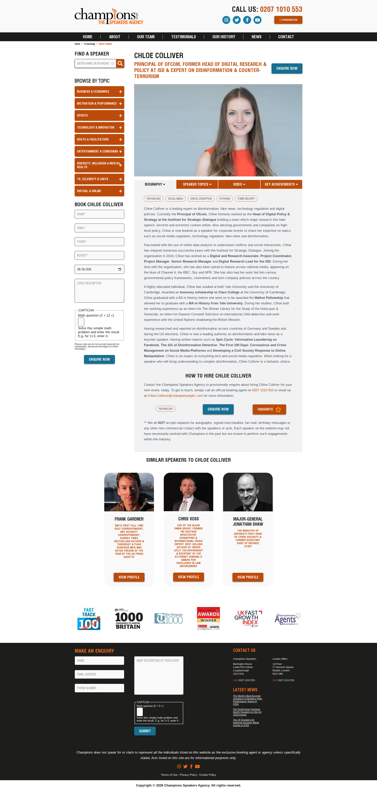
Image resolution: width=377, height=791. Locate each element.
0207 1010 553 (281, 9)
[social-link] (179, 766)
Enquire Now (286, 68)
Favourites (289, 19)
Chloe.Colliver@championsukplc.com (175, 396)
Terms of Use (169, 774)
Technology (89, 43)
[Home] (109, 16)
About (115, 37)
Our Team (146, 37)
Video (238, 184)
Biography (154, 184)
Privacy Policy (188, 774)
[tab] (155, 184)
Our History (223, 37)
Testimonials (183, 37)
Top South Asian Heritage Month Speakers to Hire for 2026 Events (247, 712)
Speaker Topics (196, 184)
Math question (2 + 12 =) (96, 315)
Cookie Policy (207, 774)
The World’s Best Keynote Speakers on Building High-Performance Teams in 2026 (248, 700)
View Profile (129, 577)
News (257, 37)
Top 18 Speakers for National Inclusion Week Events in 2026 (246, 723)
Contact (286, 37)
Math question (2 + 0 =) (150, 705)
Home (87, 37)
